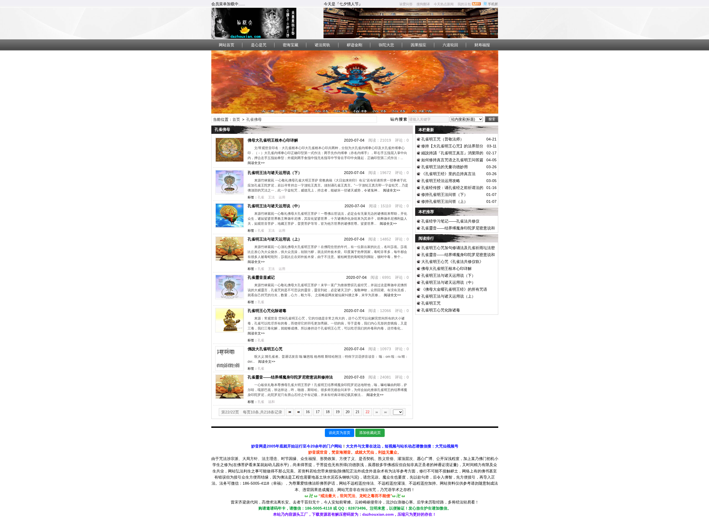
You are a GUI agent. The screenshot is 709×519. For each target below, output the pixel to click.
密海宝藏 (290, 45)
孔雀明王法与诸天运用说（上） (275, 239)
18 (328, 412)
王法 (271, 197)
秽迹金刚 (354, 45)
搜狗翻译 (423, 4)
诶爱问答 (406, 4)
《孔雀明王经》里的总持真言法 (448, 174)
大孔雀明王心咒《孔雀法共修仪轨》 (452, 261)
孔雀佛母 (254, 119)
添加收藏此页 (370, 433)
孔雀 (261, 197)
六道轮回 (450, 45)
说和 (271, 402)
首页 (236, 119)
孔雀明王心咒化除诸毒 (267, 310)
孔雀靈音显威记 (261, 277)
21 (357, 412)
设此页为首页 (339, 433)
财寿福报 (482, 45)
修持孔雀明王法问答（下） (444, 194)
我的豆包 (464, 4)
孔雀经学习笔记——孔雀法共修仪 (450, 221)
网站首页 (226, 45)
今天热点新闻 (444, 4)
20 (348, 412)
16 (308, 412)
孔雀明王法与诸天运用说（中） (275, 206)
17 (318, 412)
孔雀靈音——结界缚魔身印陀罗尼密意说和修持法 (290, 377)
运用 (282, 197)
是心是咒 (258, 45)
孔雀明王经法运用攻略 (440, 180)
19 (338, 412)
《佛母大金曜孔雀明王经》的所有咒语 (454, 289)
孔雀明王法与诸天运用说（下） (275, 172)
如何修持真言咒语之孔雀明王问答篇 (452, 160)
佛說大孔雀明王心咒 (265, 349)
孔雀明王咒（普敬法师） (442, 139)
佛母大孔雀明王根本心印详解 (273, 140)
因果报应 (418, 45)
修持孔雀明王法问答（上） (444, 201)
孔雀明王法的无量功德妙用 (444, 167)
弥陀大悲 (386, 45)
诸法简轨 (322, 45)
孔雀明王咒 (431, 303)
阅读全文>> (390, 190)
